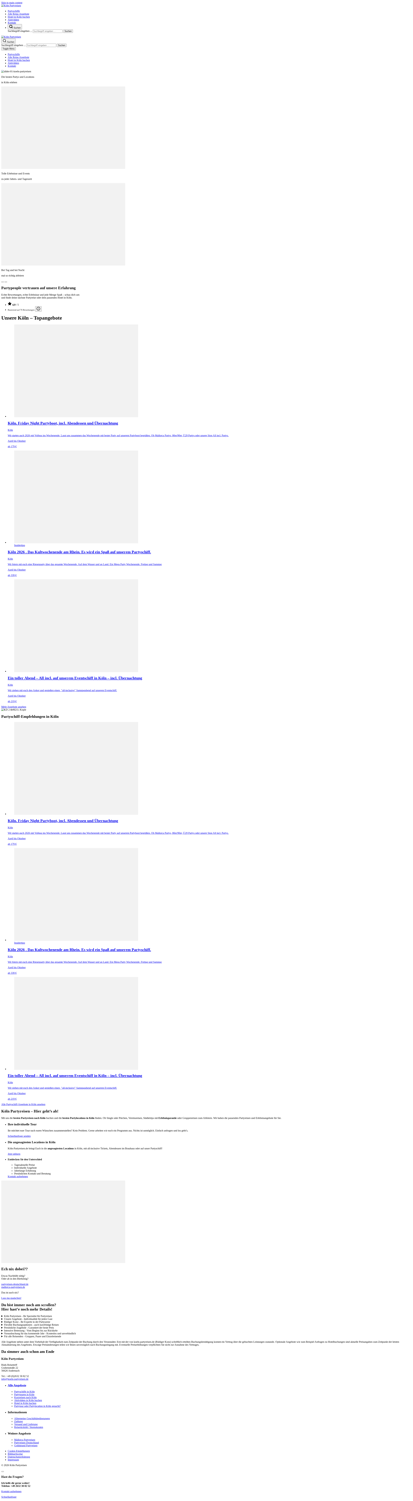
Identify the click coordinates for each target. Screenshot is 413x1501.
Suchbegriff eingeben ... (20, 31)
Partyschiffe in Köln (24, 1391)
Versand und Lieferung (26, 1424)
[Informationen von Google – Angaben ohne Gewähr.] (38, 309)
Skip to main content (11, 2)
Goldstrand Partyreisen (25, 1445)
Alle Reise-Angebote (18, 14)
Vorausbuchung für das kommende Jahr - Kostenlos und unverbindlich (40, 1333)
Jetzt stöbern (14, 1154)
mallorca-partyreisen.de (13, 1287)
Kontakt (12, 22)
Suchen (68, 31)
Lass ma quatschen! (11, 1298)
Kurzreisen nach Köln (25, 1397)
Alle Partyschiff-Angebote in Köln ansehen (23, 1104)
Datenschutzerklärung (19, 1456)
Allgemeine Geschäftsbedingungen (32, 1418)
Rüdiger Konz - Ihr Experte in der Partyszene (27, 1321)
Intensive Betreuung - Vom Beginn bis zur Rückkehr (31, 1330)
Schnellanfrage (8, 1497)
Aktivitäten (13, 19)
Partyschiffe (14, 11)
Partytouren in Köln (24, 1394)
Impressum (13, 1459)
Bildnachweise (15, 1454)
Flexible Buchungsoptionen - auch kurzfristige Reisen (31, 1324)
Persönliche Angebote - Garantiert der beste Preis (29, 1327)
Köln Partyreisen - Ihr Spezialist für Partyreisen (28, 1316)
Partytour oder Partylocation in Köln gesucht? (37, 1406)
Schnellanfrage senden (19, 1136)
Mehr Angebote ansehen (13, 706)
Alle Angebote (17, 1385)
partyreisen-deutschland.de (14, 1284)
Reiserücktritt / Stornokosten (28, 1427)
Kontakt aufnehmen (18, 1176)
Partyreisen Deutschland (26, 1442)
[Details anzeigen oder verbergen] (2, 1471)
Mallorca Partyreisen (24, 1439)
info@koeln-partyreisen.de (14, 1379)
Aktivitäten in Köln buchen (28, 1400)
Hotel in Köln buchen (19, 16)
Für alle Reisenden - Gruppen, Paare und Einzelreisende (32, 1336)
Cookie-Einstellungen (19, 1451)
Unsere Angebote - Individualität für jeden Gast (28, 1319)
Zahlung (18, 1421)
